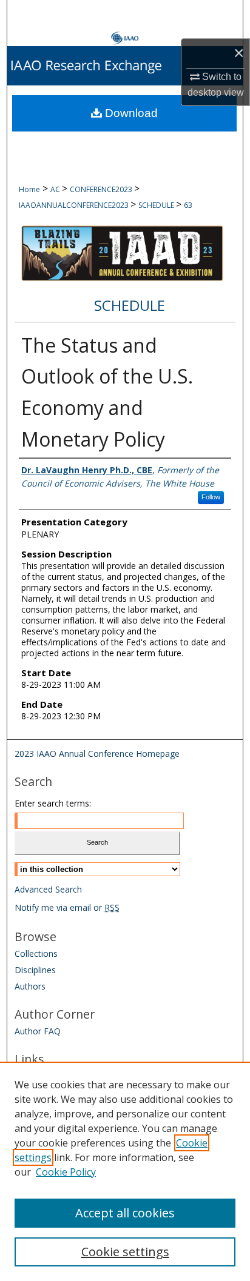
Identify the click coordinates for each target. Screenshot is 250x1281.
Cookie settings (125, 1251)
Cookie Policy (66, 1172)
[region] (125, 1171)
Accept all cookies (125, 1213)
